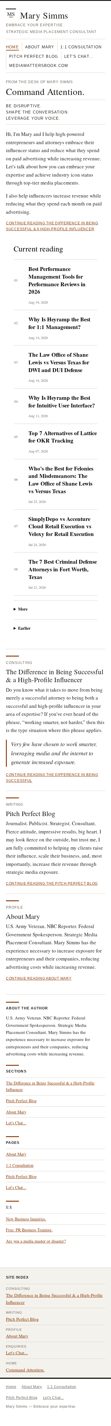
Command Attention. (25, 1370)
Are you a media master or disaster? (36, 1241)
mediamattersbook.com (38, 65)
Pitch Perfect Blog (33, 56)
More (23, 609)
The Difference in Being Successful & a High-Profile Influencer (54, 675)
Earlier (24, 628)
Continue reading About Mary (38, 978)
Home (12, 47)
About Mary (39, 47)
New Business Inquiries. (26, 1219)
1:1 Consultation (81, 47)
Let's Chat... (79, 56)
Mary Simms (44, 15)
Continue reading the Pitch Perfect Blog (52, 883)
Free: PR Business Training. (29, 1230)
